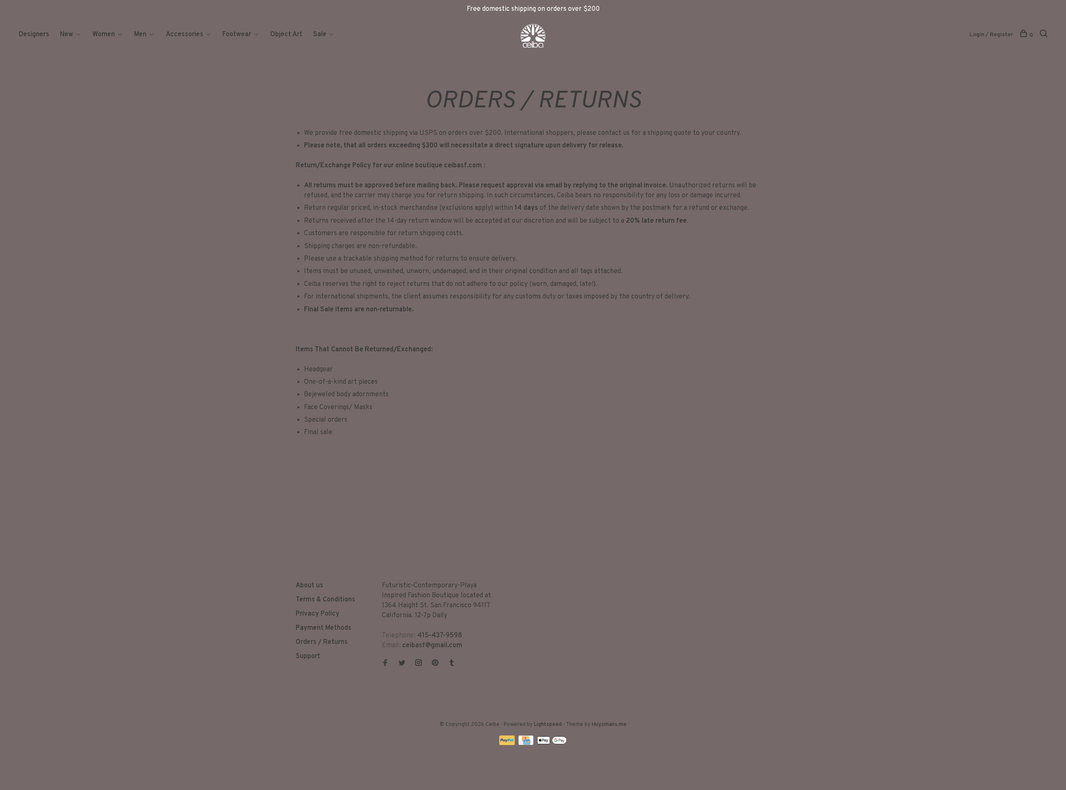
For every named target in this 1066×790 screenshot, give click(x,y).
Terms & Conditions (325, 600)
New (67, 34)
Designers (34, 34)
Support (308, 656)
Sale (319, 34)
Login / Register (991, 34)
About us (309, 585)
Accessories (184, 34)
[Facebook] (385, 664)
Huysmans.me (609, 724)
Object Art (286, 34)
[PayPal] (507, 743)
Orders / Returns (322, 642)
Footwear (236, 34)
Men (140, 34)
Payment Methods (323, 628)
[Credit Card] (526, 743)
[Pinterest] (435, 664)
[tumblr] (451, 664)
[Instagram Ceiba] (418, 664)
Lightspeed (548, 724)
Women (103, 34)
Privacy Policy (317, 614)
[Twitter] (402, 664)
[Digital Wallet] (551, 743)
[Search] (1044, 35)
